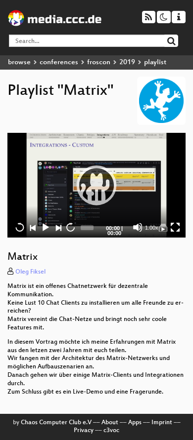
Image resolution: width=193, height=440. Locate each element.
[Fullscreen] (175, 227)
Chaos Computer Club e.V (56, 422)
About (109, 422)
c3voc (111, 430)
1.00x (151, 228)
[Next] (57, 227)
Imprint (161, 422)
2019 (127, 62)
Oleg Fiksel (30, 272)
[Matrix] (162, 227)
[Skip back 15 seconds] (19, 227)
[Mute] (137, 227)
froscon (98, 62)
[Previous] (32, 227)
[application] (96, 185)
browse (19, 62)
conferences (59, 62)
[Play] (96, 185)
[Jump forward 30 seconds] (70, 227)
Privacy (84, 430)
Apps (135, 422)
